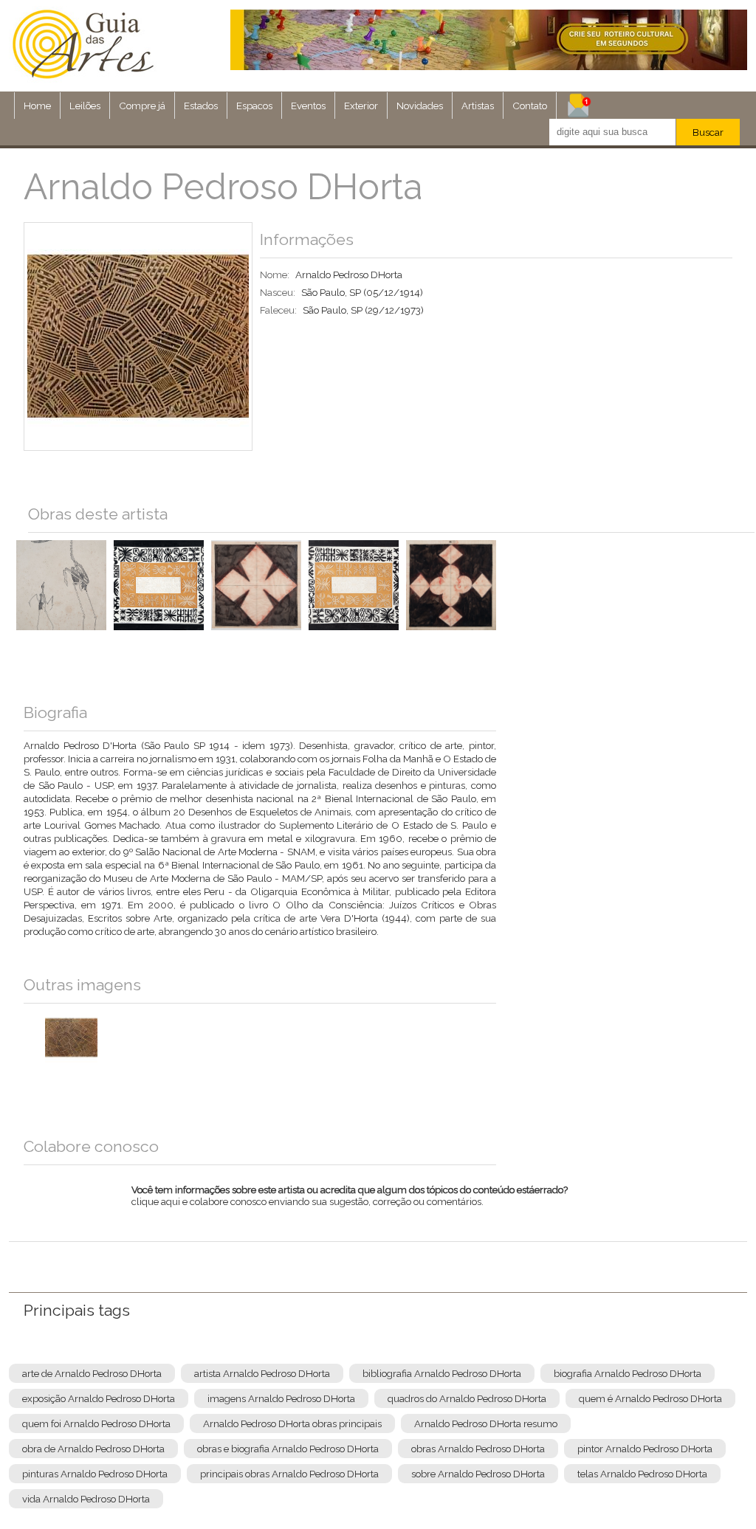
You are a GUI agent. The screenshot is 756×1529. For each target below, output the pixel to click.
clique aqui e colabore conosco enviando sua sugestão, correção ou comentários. (349, 1205)
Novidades (419, 105)
